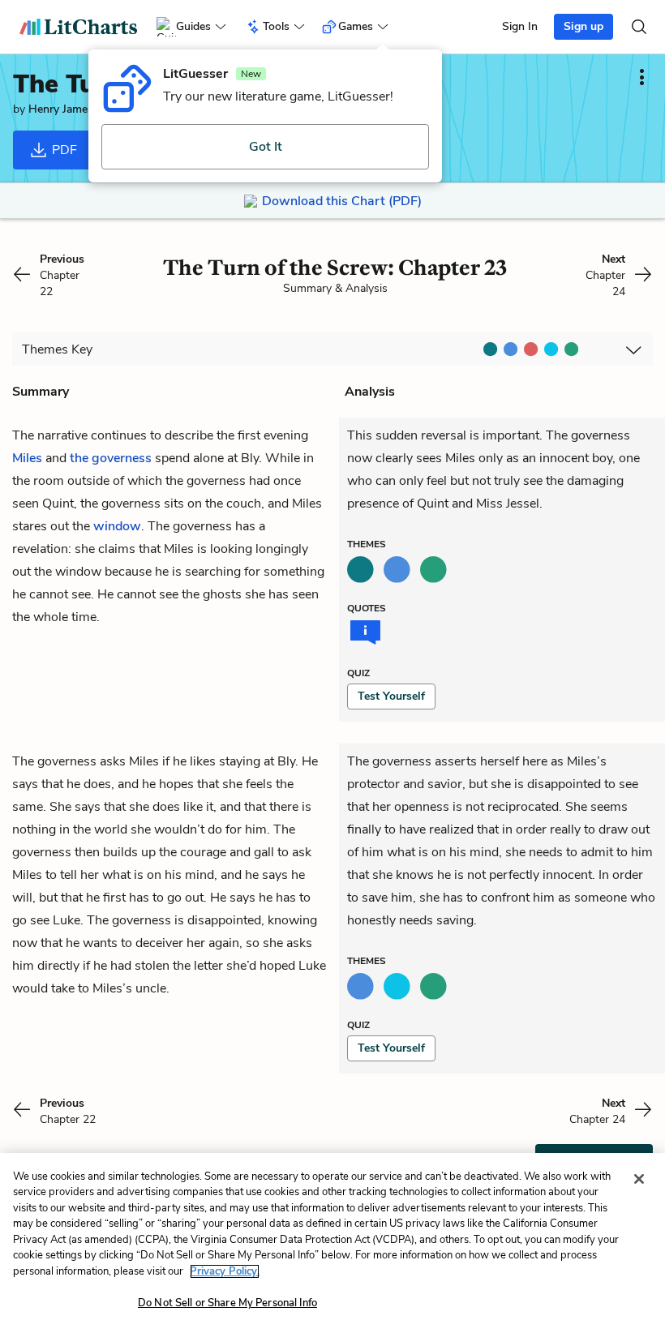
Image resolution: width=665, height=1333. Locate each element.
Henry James (60, 109)
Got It (265, 147)
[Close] (639, 1179)
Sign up (583, 26)
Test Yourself (391, 696)
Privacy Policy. (225, 1271)
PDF (63, 150)
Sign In (520, 26)
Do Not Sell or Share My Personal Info (227, 1303)
